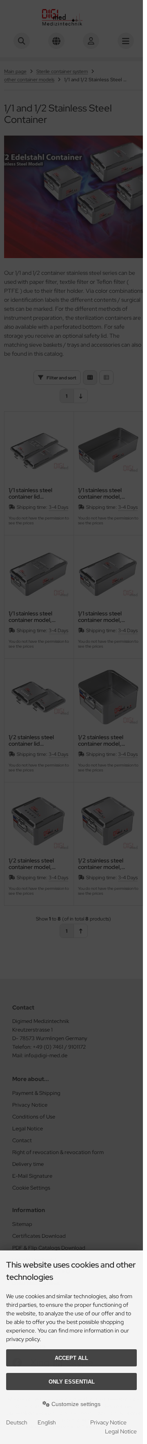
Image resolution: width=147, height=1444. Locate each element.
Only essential (72, 1382)
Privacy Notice (108, 1422)
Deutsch (16, 1422)
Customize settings (75, 1404)
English (47, 1422)
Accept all (71, 1358)
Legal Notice (121, 1431)
